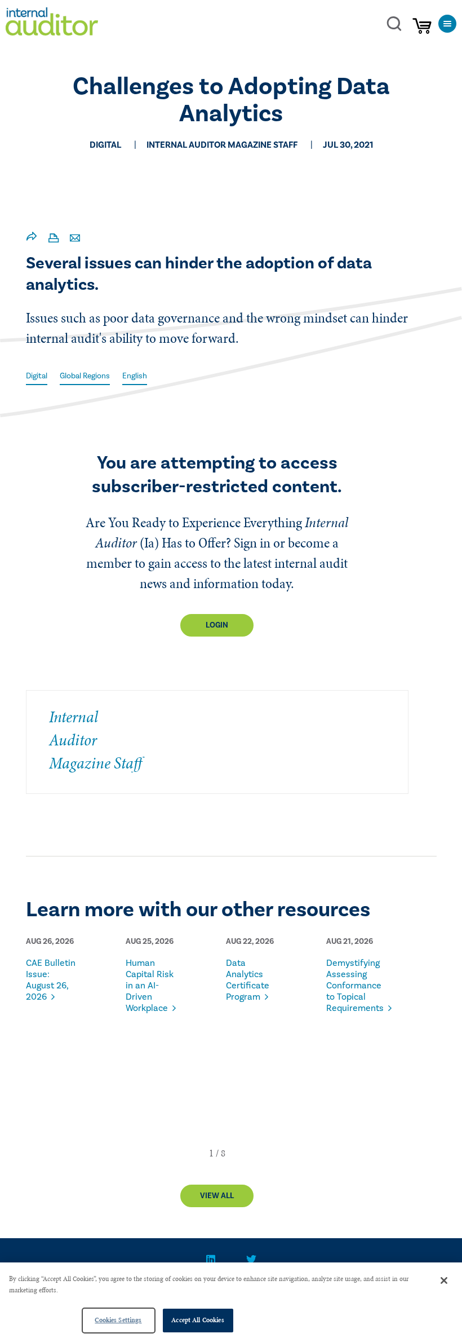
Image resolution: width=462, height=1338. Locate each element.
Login (217, 625)
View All (217, 1196)
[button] (211, 1153)
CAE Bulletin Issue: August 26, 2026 (50, 980)
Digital (36, 376)
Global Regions (85, 376)
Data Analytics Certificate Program (247, 980)
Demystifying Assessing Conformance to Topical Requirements (353, 985)
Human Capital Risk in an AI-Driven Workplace (150, 985)
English (134, 376)
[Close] (444, 1280)
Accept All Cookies (197, 1320)
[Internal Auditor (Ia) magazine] (52, 24)
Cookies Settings (118, 1320)
